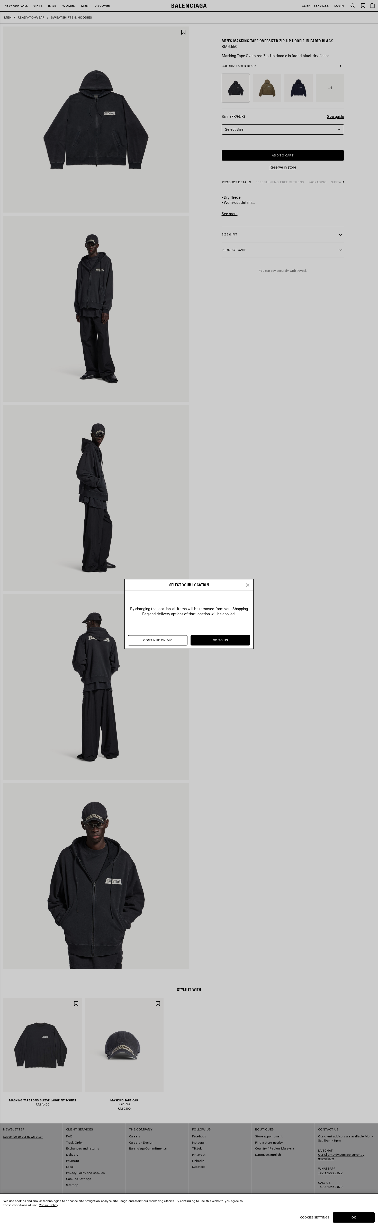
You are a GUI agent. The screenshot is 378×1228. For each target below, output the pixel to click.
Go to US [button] (220, 640)
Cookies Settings (314, 1217)
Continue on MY (157, 640)
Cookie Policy (48, 1205)
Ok (354, 1217)
